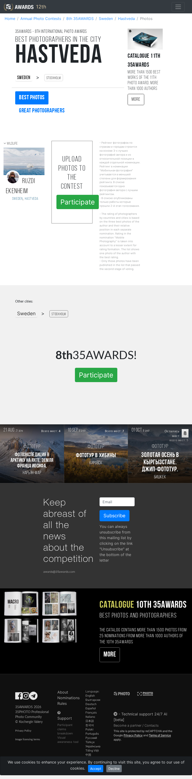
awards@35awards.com (59, 571)
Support (64, 718)
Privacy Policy (23, 730)
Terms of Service (160, 735)
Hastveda (31, 199)
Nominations (68, 697)
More (136, 99)
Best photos (32, 98)
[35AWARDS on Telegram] (33, 697)
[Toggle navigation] (178, 7)
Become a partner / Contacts (136, 725)
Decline (114, 769)
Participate (77, 202)
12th (40, 7)
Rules (62, 703)
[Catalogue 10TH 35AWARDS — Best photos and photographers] (40, 616)
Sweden (23, 77)
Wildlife (12, 144)
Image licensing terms (27, 739)
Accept (95, 769)
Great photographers (42, 111)
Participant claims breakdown (65, 729)
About (62, 692)
